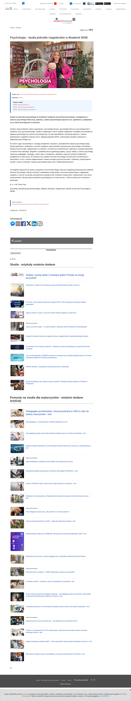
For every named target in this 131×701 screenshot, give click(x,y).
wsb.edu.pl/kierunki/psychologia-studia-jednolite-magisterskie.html (38, 94)
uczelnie (52, 9)
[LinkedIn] (34, 225)
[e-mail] (18, 225)
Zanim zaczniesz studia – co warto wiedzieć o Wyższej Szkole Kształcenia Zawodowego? (56, 327)
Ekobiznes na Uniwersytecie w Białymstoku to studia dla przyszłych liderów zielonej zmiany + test (57, 497)
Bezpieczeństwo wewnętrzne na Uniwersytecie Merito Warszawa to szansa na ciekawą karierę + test (58, 447)
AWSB (20, 97)
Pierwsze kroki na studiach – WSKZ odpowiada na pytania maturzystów (50, 572)
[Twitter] (28, 225)
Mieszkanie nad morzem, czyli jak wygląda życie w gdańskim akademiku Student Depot (55, 556)
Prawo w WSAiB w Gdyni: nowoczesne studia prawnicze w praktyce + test (51, 483)
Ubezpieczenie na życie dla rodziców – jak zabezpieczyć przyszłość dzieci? (51, 621)
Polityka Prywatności (65, 684)
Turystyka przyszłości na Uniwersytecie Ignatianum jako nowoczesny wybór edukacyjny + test (57, 606)
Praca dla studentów (81, 680)
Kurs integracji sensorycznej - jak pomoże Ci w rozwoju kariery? (47, 512)
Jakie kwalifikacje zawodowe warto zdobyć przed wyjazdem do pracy (49, 461)
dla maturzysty (40, 9)
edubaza (53, 14)
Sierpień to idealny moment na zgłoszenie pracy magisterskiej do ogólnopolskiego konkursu (57, 336)
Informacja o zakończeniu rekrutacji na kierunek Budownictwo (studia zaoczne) (52, 285)
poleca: (15, 9)
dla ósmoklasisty (65, 14)
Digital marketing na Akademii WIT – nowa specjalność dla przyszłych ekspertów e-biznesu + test (59, 641)
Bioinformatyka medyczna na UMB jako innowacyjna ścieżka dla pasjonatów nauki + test (56, 534)
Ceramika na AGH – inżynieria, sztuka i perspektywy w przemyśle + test (50, 581)
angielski (78, 14)
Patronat (70, 680)
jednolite (98, 9)
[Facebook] (23, 225)
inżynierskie (87, 9)
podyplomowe (121, 9)
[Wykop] (40, 225)
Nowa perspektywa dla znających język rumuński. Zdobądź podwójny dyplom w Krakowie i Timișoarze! (57, 382)
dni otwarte (63, 9)
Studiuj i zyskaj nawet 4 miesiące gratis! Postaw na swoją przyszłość (55, 276)
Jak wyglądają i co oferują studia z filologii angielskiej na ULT (47, 422)
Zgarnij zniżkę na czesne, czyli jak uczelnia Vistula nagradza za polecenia (51, 313)
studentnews (26, 9)
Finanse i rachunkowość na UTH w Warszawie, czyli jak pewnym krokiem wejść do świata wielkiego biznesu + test (56, 631)
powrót (16, 240)
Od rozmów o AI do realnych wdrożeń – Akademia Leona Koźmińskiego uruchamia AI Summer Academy (58, 347)
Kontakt (63, 680)
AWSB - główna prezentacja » (21, 104)
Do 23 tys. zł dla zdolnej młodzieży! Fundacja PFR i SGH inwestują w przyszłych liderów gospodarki (56, 303)
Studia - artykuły (15, 27)
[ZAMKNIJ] (104, 696)
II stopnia (109, 9)
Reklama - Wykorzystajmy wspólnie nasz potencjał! (47, 680)
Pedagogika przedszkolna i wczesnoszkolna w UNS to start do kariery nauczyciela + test (57, 412)
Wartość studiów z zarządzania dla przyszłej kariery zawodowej (47, 366)
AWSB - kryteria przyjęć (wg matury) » (24, 107)
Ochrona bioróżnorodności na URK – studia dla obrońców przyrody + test (50, 521)
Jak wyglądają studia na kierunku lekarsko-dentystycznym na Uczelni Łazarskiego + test (56, 433)
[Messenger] (12, 225)
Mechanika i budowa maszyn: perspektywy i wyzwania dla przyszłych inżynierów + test (55, 654)
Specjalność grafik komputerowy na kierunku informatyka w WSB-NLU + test (52, 471)
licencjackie (75, 9)
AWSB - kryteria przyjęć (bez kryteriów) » (24, 109)
